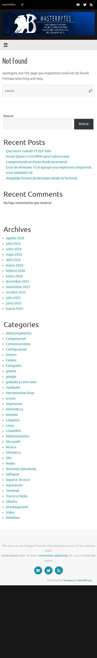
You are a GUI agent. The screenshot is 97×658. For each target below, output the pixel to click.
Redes (10, 464)
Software (12, 474)
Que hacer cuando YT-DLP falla (28, 151)
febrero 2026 (15, 271)
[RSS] (91, 4)
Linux (10, 426)
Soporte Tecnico (18, 480)
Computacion (16, 339)
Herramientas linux (20, 393)
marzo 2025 (14, 309)
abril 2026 (13, 260)
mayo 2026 (14, 255)
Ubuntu (11, 502)
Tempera (68, 580)
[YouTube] (78, 4)
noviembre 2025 (18, 287)
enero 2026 (14, 276)
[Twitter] (84, 4)
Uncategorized (17, 507)
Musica (11, 447)
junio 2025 (14, 303)
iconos (11, 398)
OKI (9, 458)
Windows (13, 518)
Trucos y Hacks (16, 496)
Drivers (11, 355)
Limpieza (12, 420)
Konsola (12, 415)
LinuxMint (13, 431)
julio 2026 (13, 244)
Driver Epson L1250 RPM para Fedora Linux (37, 157)
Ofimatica (13, 453)
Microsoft (13, 442)
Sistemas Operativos (21, 469)
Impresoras (14, 404)
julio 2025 (13, 298)
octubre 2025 (16, 292)
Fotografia (13, 366)
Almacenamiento (18, 333)
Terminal (12, 491)
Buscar (8, 116)
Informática (14, 409)
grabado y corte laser (21, 382)
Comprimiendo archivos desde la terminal (36, 162)
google (11, 377)
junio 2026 (14, 249)
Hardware (13, 388)
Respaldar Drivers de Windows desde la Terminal (41, 178)
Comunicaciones (18, 344)
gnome (11, 371)
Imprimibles (9, 4)
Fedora (11, 360)
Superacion (14, 485)
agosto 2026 (15, 238)
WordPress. (85, 580)
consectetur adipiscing (52, 555)
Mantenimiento (17, 436)
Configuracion (16, 349)
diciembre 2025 (17, 282)
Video (10, 513)
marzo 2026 (14, 265)
